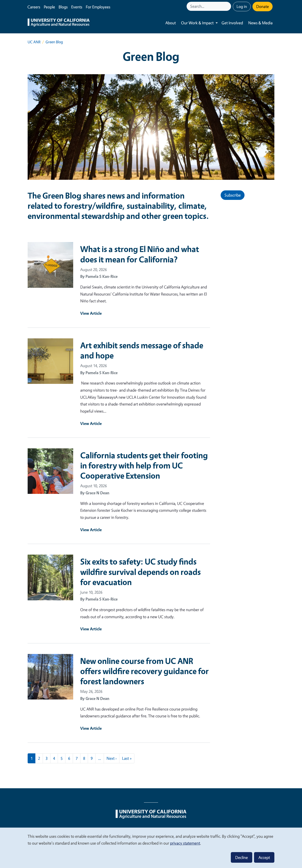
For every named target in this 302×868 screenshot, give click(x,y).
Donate (262, 6)
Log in (242, 6)
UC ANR (34, 42)
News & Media (260, 22)
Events (76, 6)
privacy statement (185, 843)
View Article (91, 313)
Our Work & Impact (197, 22)
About (170, 22)
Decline (241, 857)
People (49, 6)
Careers (33, 6)
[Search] (228, 6)
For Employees (98, 6)
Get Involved (232, 22)
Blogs (63, 6)
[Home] (59, 23)
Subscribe (232, 195)
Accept (264, 857)
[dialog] (151, 847)
